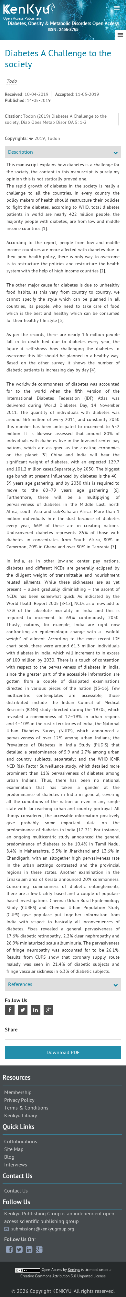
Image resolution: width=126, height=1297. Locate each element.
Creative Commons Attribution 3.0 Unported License (63, 1276)
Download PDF (63, 1052)
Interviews (15, 1165)
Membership (18, 1092)
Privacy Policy (19, 1100)
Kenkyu (74, 1269)
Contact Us (16, 1191)
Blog (9, 1157)
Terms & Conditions (26, 1108)
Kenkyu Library (20, 1116)
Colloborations (20, 1142)
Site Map (14, 1149)
